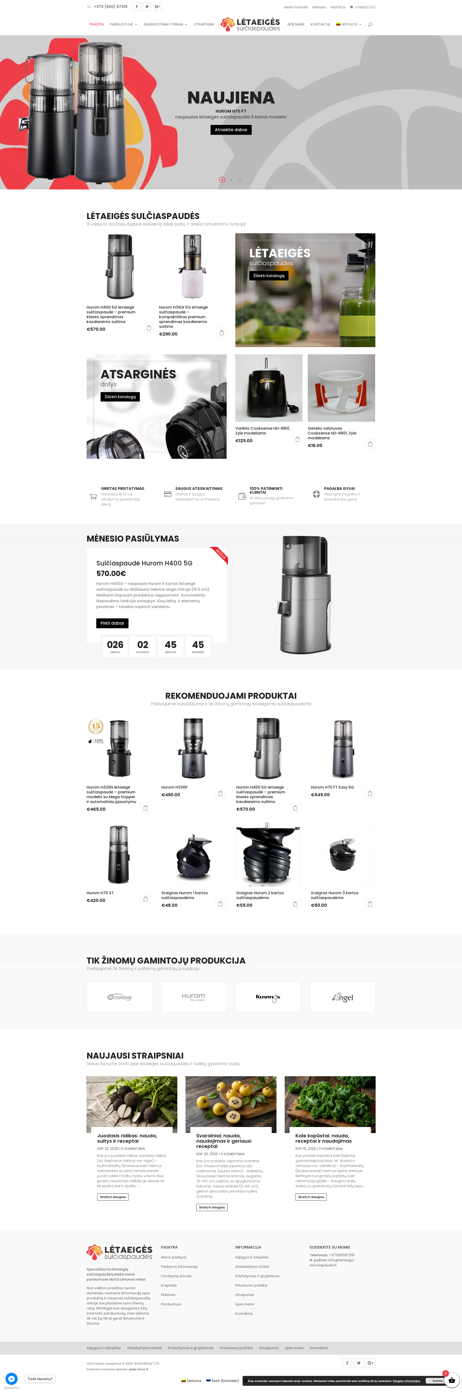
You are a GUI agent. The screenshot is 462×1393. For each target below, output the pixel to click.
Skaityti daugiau (113, 1197)
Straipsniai (204, 24)
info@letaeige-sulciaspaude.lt (332, 1263)
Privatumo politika (251, 1285)
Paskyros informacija (179, 1266)
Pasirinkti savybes (149, 327)
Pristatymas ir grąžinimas (257, 1276)
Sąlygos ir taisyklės (252, 1257)
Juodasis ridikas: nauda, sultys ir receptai (127, 1138)
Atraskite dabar (231, 130)
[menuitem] (349, 28)
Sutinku (438, 1381)
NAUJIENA (231, 98)
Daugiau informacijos (406, 1381)
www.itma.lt (138, 1369)
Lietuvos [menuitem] (194, 1380)
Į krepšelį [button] (370, 444)
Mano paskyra (296, 7)
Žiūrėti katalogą (268, 276)
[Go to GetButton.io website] (11, 1388)
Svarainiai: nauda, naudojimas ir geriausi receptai (223, 1141)
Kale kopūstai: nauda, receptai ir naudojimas (323, 1138)
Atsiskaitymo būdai (252, 1266)
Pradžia (97, 24)
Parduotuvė (121, 24)
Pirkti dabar (112, 623)
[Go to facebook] (12, 1379)
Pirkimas (319, 7)
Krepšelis (338, 7)
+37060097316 (341, 1255)
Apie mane (296, 24)
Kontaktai (320, 24)
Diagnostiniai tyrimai (163, 24)
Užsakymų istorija (176, 1276)
